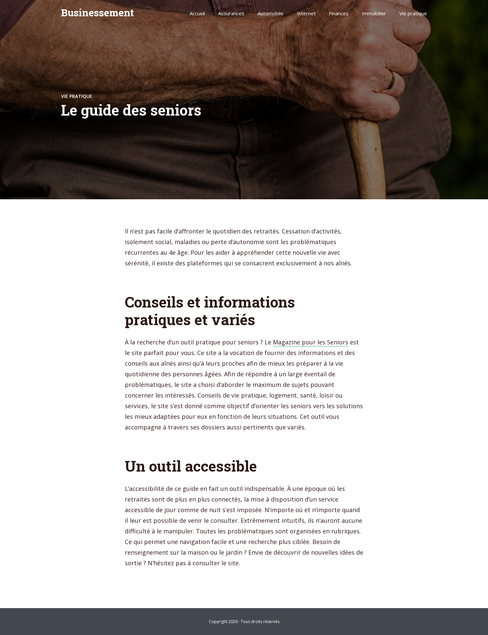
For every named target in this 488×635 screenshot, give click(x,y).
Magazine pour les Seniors (310, 342)
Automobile (271, 13)
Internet (306, 13)
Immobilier (374, 13)
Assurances (231, 13)
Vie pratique (413, 13)
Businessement (97, 12)
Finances (339, 13)
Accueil (197, 13)
